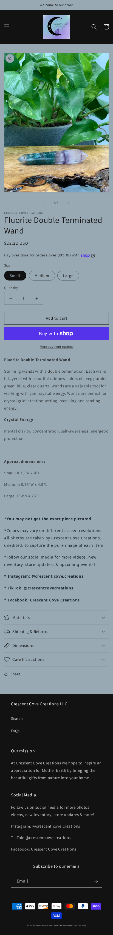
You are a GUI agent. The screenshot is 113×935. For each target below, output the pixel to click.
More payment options (57, 346)
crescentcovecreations (49, 925)
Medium (42, 275)
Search (17, 718)
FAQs (15, 730)
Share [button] (15, 673)
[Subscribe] (96, 881)
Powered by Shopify (74, 925)
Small (15, 275)
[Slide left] (44, 203)
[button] (7, 27)
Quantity (11, 287)
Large (68, 275)
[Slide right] (69, 203)
